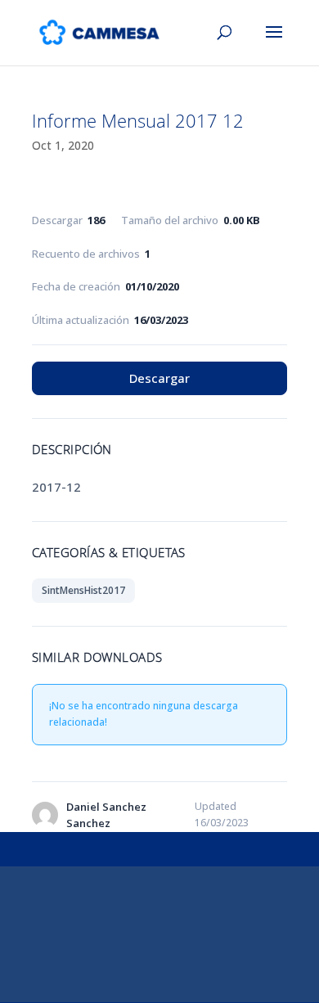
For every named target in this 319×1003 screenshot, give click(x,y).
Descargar (159, 378)
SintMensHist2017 (83, 590)
